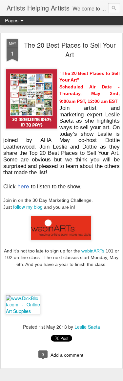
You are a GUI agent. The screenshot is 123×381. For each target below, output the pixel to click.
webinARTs (92, 250)
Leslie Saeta (87, 326)
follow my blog (28, 206)
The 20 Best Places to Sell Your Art (70, 49)
